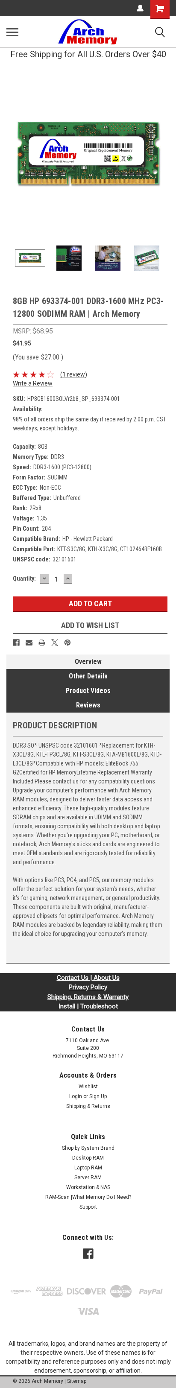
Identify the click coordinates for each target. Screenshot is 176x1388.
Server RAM (88, 1178)
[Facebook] (16, 642)
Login (75, 1096)
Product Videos (88, 691)
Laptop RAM (88, 1168)
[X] (54, 642)
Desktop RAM (88, 1158)
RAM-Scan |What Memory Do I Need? (88, 1197)
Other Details (88, 676)
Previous (12, 155)
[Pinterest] (67, 642)
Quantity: (24, 578)
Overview (88, 661)
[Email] (29, 642)
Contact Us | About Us (88, 978)
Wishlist (88, 1087)
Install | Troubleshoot (88, 1006)
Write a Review (33, 383)
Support (88, 1207)
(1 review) (73, 374)
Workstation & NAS (88, 1187)
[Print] (41, 642)
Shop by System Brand (88, 1148)
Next (163, 155)
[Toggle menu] (12, 32)
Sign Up (98, 1096)
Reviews (88, 705)
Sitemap (76, 1381)
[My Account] (140, 8)
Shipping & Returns (88, 1106)
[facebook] (88, 1253)
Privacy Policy (88, 987)
